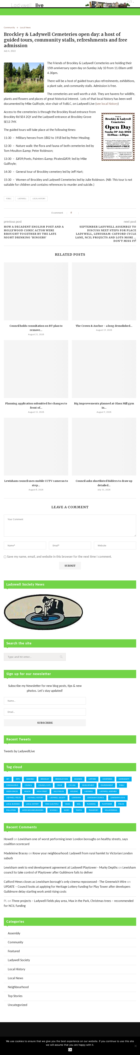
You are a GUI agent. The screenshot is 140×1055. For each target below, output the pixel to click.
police (121, 804)
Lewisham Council (95, 798)
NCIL (79, 804)
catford (92, 779)
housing (74, 792)
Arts (18, 779)
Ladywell (22, 199)
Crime (59, 785)
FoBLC (8, 199)
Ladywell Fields (13, 798)
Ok (70, 1049)
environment (107, 785)
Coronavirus (12, 785)
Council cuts (44, 785)
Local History (39, 199)
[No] (135, 1046)
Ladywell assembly (108, 792)
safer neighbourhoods (32, 810)
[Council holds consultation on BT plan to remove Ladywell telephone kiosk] (36, 291)
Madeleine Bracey (16, 853)
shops (66, 810)
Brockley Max (61, 779)
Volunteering (111, 810)
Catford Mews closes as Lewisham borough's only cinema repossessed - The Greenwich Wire (65, 882)
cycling (72, 785)
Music (67, 804)
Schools (53, 810)
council (28, 785)
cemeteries (107, 779)
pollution (11, 810)
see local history (107, 104)
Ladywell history (35, 798)
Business (78, 779)
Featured (14, 951)
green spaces (12, 792)
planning (91, 804)
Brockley (45, 779)
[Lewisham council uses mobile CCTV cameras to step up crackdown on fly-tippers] (36, 447)
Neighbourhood (18, 987)
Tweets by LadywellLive (19, 751)
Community (9, 27)
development (88, 785)
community (124, 779)
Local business (13, 804)
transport (93, 810)
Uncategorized (17, 1005)
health (27, 792)
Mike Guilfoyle (52, 804)
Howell (8, 839)
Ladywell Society (57, 798)
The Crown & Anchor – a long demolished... (104, 325)
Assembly (30, 779)
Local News (25, 27)
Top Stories (15, 996)
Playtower (107, 804)
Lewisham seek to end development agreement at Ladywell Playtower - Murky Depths (61, 867)
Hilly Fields (59, 792)
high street (42, 792)
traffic (79, 810)
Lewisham (76, 798)
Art (7, 779)
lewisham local (117, 798)
